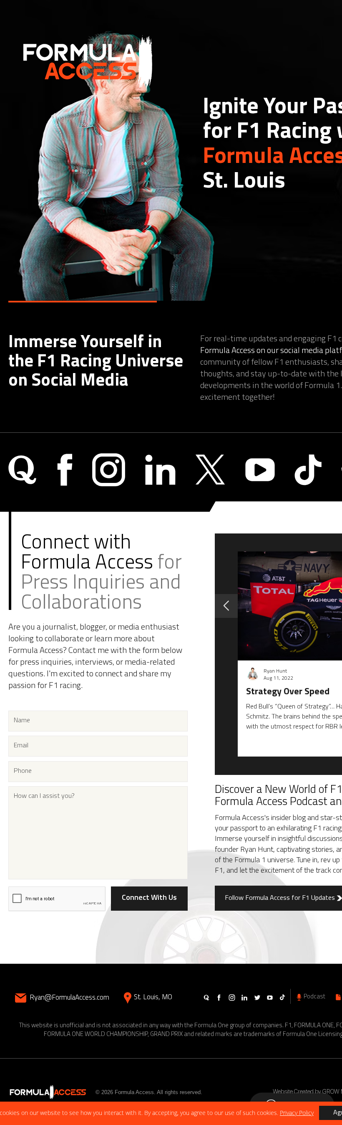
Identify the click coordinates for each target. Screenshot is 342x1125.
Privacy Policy (297, 1113)
